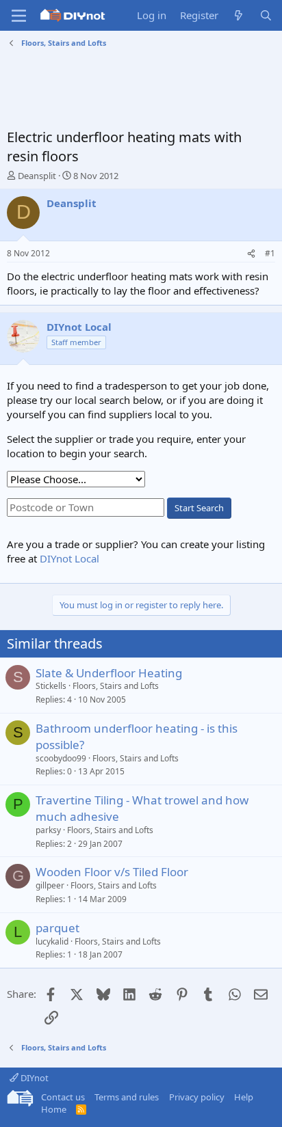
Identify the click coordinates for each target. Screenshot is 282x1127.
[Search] (266, 15)
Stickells (51, 686)
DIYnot (33, 1078)
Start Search (199, 508)
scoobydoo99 (61, 758)
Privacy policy (197, 1097)
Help (243, 1097)
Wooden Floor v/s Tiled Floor (112, 872)
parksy (48, 830)
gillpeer (50, 885)
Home (53, 1109)
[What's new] (238, 15)
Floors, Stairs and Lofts (116, 686)
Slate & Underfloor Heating (109, 673)
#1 (270, 253)
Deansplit (37, 175)
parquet (57, 928)
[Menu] (19, 15)
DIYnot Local (69, 558)
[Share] (251, 254)
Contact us (63, 1097)
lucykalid (52, 941)
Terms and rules (126, 1097)
